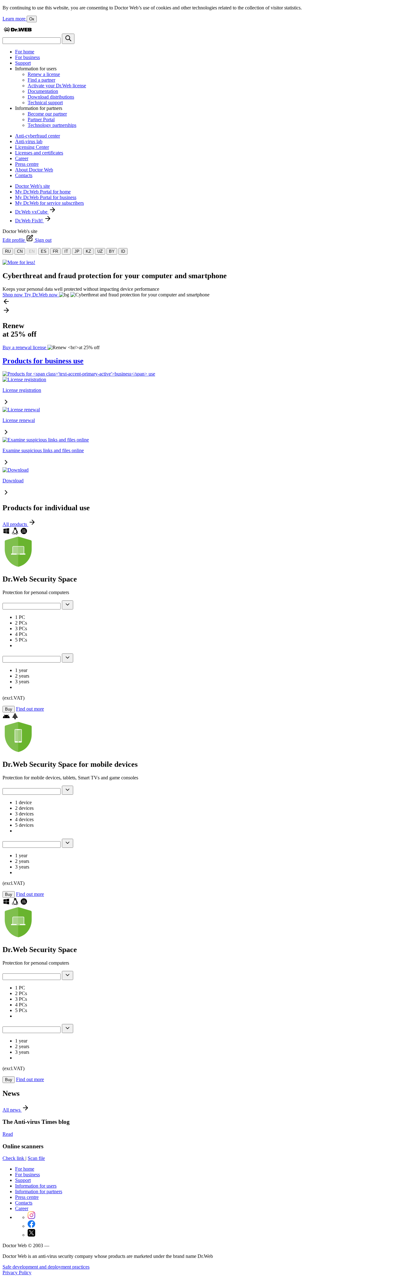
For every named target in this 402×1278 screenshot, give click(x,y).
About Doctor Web (34, 169)
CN (20, 251)
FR (55, 251)
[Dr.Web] (18, 30)
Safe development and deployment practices (46, 1267)
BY (112, 251)
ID (123, 251)
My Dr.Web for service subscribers (49, 203)
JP (76, 251)
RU (8, 251)
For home (24, 51)
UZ (100, 251)
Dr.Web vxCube (32, 211)
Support (23, 63)
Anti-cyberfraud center (37, 135)
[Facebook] (31, 1226)
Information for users (36, 1186)
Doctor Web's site (32, 186)
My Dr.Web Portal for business (45, 197)
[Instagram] (31, 1217)
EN (32, 251)
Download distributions (51, 97)
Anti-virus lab (28, 141)
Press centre (27, 164)
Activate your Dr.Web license (57, 85)
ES (43, 251)
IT (66, 251)
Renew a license (44, 74)
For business (27, 57)
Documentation (43, 91)
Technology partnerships (52, 125)
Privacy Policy (17, 1272)
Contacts (23, 175)
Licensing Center (32, 147)
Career (21, 158)
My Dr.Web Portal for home (43, 191)
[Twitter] (31, 1234)
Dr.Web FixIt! (29, 220)
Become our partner (47, 113)
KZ (88, 251)
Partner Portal (41, 119)
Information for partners (38, 1191)
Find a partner (41, 80)
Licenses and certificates (39, 152)
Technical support (45, 102)
